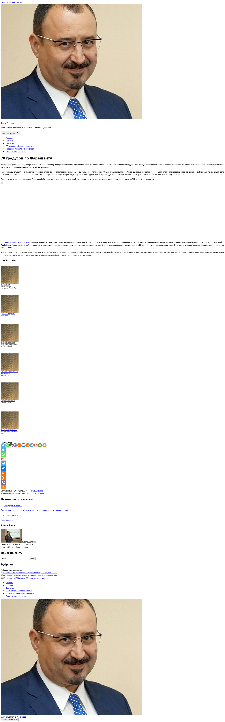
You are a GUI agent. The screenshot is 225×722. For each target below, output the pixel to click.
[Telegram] (32, 445)
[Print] (19, 445)
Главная (9, 138)
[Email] (40, 445)
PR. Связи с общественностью (19, 146)
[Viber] (15, 445)
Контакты (10, 143)
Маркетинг (20, 493)
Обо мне (9, 140)
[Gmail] (36, 445)
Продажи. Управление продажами (21, 148)
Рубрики (4, 570)
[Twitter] (3, 445)
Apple (12, 493)
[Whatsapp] (7, 445)
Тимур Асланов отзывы (16, 151)
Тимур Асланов (7, 123)
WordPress (21, 716)
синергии (73, 255)
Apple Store (39, 493)
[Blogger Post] (11, 445)
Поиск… (4, 558)
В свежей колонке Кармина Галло (15, 242)
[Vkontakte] (23, 445)
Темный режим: (7, 719)
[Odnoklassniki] (28, 445)
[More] (44, 445)
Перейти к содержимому (11, 2)
